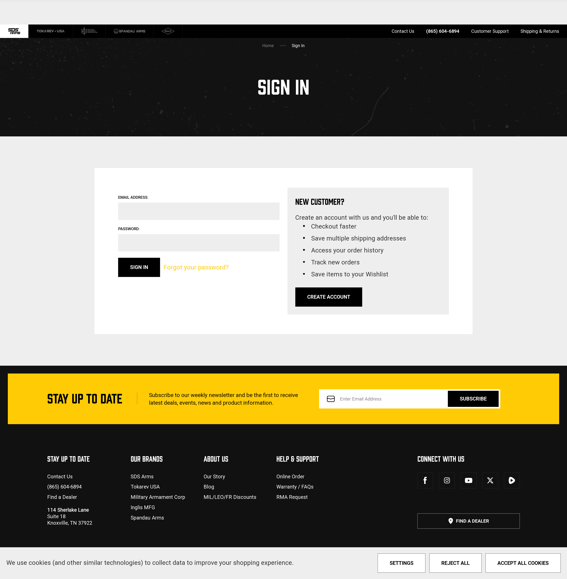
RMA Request (292, 497)
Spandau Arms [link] (147, 518)
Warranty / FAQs (294, 487)
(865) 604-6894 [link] (442, 31)
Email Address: (133, 197)
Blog (209, 487)
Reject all (455, 563)
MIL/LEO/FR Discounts (230, 497)
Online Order (290, 476)
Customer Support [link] (490, 31)
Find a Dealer (62, 497)
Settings (401, 563)
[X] (490, 480)
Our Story (214, 476)
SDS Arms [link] (142, 476)
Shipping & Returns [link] (539, 31)
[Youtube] (468, 480)
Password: (129, 228)
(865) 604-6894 (64, 487)
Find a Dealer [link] (472, 521)
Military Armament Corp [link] (158, 497)
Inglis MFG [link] (143, 507)
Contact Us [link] (403, 31)
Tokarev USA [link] (145, 487)
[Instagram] (447, 480)
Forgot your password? (196, 267)
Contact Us (60, 476)
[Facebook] (425, 480)
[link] (50, 31)
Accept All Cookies (523, 563)
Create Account (328, 297)
